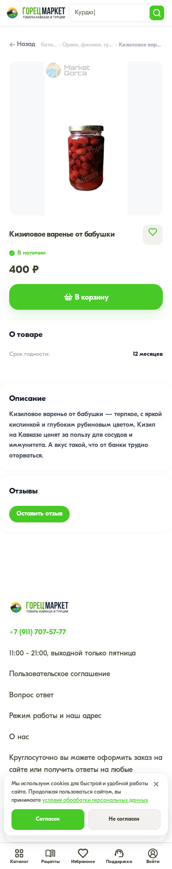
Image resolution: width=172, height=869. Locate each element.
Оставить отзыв (39, 513)
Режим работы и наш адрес (55, 716)
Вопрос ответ (31, 695)
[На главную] (35, 13)
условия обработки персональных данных (95, 800)
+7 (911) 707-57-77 (37, 632)
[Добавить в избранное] (153, 232)
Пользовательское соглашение (59, 674)
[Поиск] (157, 13)
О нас (19, 737)
